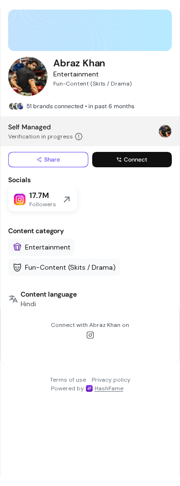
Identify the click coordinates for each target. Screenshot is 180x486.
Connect (135, 159)
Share (52, 159)
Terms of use (68, 380)
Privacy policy (111, 380)
